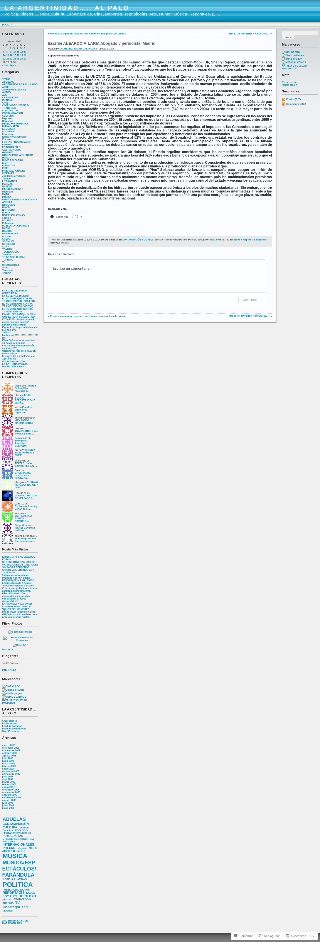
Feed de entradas (12, 726)
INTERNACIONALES (13, 170)
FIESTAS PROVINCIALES (16, 142)
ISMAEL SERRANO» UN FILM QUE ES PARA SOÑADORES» (19, 315)
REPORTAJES (10, 233)
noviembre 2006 (11, 792)
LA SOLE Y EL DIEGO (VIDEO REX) (14, 292)
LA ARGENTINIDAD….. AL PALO (67, 7)
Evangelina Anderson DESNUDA (21, 443)
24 (14, 58)
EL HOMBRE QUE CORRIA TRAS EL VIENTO (17, 310)
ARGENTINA (9, 920)
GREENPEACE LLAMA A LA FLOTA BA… (23, 475)
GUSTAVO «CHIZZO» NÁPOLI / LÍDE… (26, 485)
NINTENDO (8, 210)
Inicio (6, 24)
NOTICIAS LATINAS (13, 215)
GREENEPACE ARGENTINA (18, 155)
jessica (19, 385)
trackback (261, 239)
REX (19, 923)
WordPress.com (11, 731)
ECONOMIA (8, 131)
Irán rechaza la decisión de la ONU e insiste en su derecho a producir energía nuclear (19, 614)
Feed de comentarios (14, 728)
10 (14, 51)
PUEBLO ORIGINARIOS (15, 225)
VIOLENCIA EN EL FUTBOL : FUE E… (25, 453)
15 (7, 55)
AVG (4, 95)
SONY (5, 246)
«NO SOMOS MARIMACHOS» (24, 421)
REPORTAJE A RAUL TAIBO (18, 580)
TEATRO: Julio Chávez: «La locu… (26, 464)
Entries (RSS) (293, 99)
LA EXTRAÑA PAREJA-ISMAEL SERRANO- (15, 365)
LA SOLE (22, 920)
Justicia (6, 178)
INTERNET (8, 173)
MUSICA (7, 197)
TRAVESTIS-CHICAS (13, 257)
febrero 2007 (9, 784)
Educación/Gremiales (14, 136)
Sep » (13, 65)
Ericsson (7, 139)
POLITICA (7, 220)
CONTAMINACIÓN (12, 113)
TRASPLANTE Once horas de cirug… (26, 432)
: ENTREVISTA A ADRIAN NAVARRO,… (23, 517)
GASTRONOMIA (11, 149)
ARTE (5, 87)
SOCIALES (8, 241)
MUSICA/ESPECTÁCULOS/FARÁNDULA (19, 869)
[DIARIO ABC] (11, 686)
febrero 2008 (9, 766)
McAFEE (7, 186)
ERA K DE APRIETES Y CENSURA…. (249, 33)
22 (7, 58)
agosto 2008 (9, 755)
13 (25, 51)
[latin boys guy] (12, 693)
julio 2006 (7, 802)
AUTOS (6, 92)
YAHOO (6, 272)
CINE (5, 102)
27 (25, 58)
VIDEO (6, 267)
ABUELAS (8, 81)
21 (4, 58)
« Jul (5, 65)
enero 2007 (8, 787)
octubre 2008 (9, 753)
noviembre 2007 (11, 774)
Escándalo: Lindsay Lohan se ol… (26, 507)
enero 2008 (8, 768)
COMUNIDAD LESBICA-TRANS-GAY (15, 106)
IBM (4, 163)
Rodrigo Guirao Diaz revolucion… (25, 388)
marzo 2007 (8, 781)
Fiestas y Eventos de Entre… (25, 529)
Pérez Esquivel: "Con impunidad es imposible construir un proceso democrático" (16, 597)
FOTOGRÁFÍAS (11, 147)
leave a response (243, 239)
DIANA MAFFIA (11, 126)
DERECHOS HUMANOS (15, 123)
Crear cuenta (9, 720)
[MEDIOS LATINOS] (14, 696)
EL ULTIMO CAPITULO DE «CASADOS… (26, 495)
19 (21, 55)
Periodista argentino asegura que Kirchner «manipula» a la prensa (88, 33)
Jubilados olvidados (13, 176)
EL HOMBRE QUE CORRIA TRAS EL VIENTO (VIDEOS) (17, 305)
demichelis (21, 438)
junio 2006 (8, 805)
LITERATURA (9, 181)
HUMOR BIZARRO (12, 160)
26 (21, 58)
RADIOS (7, 231)
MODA (6, 194)
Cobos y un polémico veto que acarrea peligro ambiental (19, 589)
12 (21, 51)
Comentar (250, 300)
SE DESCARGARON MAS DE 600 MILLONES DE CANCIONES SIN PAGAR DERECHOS (20, 565)
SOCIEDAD (8, 244)
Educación (8, 134)
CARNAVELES (10, 97)
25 (18, 58)
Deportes (7, 118)
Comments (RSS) (296, 104)
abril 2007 (7, 779)
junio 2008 (8, 761)
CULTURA (8, 115)
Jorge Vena (21, 525)
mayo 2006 (8, 808)
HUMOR (6, 157)
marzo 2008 (8, 763)
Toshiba (6, 254)
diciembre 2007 (10, 771)
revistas (6, 236)
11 (18, 51)
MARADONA (9, 923)
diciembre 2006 (10, 789)
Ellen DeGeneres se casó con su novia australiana (18, 341)
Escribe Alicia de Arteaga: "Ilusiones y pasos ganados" (18, 584)
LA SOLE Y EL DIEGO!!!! (16, 296)
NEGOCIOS (8, 204)
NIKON (6, 207)
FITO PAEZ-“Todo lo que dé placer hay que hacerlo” (18, 320)
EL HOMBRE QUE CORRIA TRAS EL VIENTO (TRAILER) (18, 299)
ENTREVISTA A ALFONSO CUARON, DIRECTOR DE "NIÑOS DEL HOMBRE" (17, 606)
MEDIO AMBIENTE (12, 189)
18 (18, 55)
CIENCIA (7, 100)
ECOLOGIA (8, 129)
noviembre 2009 (11, 750)
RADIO (6, 228)
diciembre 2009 (10, 747)
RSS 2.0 (214, 239)
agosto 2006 (9, 800)
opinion (6, 217)
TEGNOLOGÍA (10, 251)
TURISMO (7, 259)
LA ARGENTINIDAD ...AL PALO (77, 48)
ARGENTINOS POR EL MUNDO (20, 84)
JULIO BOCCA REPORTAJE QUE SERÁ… (25, 399)
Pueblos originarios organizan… (23, 410)
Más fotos (7, 649)
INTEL (5, 168)
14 (4, 55)
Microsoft (7, 191)
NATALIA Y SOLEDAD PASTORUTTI (14, 701)
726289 (6, 79)
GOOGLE (7, 152)
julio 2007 (7, 776)
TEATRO (7, 249)
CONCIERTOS (10, 110)
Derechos (7, 121)
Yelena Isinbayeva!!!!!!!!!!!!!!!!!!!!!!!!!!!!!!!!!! (20, 335)
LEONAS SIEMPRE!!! (14, 324)
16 (11, 55)
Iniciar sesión (9, 723)
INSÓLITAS (8, 165)
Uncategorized (10, 265)
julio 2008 (7, 758)
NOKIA (6, 212)
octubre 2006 (9, 795)
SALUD (6, 238)
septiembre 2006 (11, 797)
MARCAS (7, 183)
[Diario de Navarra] (13, 689)
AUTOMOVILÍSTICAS (14, 89)
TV (3, 262)
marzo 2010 (8, 745)
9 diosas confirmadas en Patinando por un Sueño (16, 576)
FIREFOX (7, 144)
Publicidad (8, 223)
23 (11, 58)
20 (25, 55)
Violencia (7, 270)
